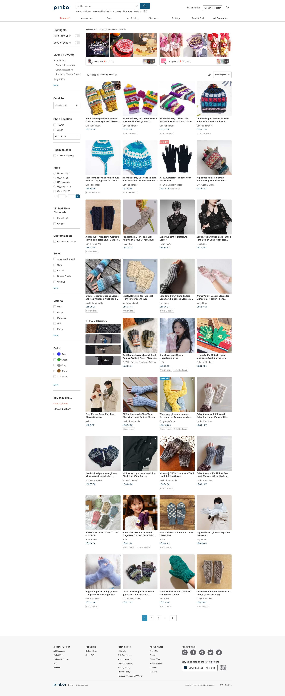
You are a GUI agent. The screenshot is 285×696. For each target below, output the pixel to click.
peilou (88, 421)
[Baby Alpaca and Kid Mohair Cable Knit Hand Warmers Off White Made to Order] (214, 394)
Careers (153, 668)
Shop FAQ (90, 655)
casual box (202, 302)
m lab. (162, 539)
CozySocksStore (167, 421)
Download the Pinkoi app (201, 667)
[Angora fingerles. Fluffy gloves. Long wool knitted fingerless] (103, 571)
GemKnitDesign (93, 598)
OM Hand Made (93, 125)
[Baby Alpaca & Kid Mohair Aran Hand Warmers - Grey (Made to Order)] (214, 453)
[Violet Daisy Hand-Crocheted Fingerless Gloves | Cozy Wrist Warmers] (140, 512)
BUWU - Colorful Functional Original (139, 362)
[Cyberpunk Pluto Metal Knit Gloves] (177, 217)
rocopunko (202, 243)
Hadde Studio (92, 539)
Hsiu (162, 362)
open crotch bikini (83, 11)
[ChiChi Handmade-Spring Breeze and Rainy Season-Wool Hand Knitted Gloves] (103, 276)
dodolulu (137, 11)
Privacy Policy (124, 668)
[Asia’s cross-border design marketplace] (61, 7)
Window (56, 668)
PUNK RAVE (165, 243)
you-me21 (164, 598)
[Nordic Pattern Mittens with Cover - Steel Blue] (177, 512)
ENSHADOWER (130, 480)
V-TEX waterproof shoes (171, 184)
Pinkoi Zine (58, 655)
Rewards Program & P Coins (130, 676)
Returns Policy (124, 672)
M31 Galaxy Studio (205, 184)
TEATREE (127, 243)
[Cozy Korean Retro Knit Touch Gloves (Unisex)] (103, 394)
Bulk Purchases (124, 655)
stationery (117, 11)
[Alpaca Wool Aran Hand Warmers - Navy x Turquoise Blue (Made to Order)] (103, 217)
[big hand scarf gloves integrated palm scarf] (214, 512)
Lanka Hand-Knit (93, 243)
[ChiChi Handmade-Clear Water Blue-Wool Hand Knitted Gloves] (140, 394)
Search (145, 6)
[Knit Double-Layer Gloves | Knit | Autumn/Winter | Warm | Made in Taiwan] (140, 335)
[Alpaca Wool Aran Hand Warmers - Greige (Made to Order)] (214, 571)
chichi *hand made (94, 302)
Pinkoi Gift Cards (60, 659)
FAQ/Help (122, 651)
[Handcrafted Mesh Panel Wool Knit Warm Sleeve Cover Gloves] (140, 217)
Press (152, 655)
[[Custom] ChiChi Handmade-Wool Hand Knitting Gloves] (177, 453)
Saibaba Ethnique (205, 362)
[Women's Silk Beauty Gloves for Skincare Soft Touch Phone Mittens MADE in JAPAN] (214, 276)
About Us (154, 651)
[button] (78, 196)
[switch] (66, 35)
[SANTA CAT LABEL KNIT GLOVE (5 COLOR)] (103, 512)
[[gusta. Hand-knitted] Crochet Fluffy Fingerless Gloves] (140, 276)
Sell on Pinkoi (193, 7)
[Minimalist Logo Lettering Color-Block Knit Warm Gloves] (140, 453)
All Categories (59, 651)
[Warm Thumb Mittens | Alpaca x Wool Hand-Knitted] (177, 571)
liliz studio (164, 302)
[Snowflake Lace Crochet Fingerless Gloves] (177, 335)
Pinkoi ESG (155, 659)
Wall (55, 663)
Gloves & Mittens (62, 409)
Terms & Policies (125, 663)
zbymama (201, 539)
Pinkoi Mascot (156, 663)
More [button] (56, 85)
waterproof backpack (102, 11)
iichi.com (153, 672)
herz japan (127, 11)
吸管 (145, 11)
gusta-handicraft (130, 302)
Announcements (125, 659)
